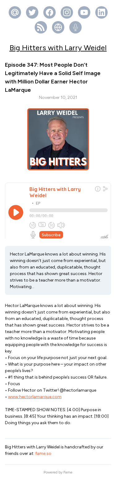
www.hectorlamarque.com (35, 396)
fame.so (43, 453)
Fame (67, 472)
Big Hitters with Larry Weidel (58, 47)
